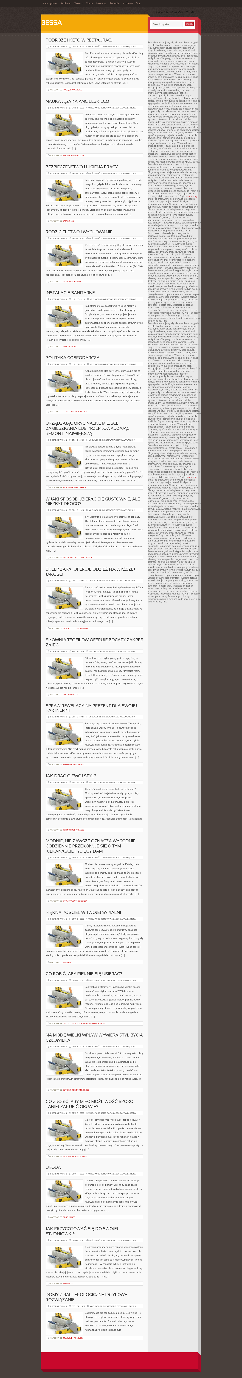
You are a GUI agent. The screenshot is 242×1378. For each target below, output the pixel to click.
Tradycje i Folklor (73, 1338)
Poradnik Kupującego (74, 764)
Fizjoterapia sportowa (75, 1156)
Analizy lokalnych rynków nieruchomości (84, 1023)
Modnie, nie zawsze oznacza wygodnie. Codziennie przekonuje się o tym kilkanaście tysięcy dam (91, 846)
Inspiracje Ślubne (72, 282)
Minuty (89, 3)
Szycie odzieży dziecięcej (76, 1090)
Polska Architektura (74, 155)
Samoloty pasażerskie (74, 487)
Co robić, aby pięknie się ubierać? (84, 974)
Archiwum (66, 3)
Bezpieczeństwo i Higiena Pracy (82, 167)
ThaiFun (67, 962)
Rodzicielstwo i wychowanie (79, 232)
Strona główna (50, 4)
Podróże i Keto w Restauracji (80, 40)
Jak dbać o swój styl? (71, 776)
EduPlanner (69, 1217)
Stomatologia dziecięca (75, 901)
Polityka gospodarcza (73, 358)
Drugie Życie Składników (75, 628)
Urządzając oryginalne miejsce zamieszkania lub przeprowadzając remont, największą (88, 429)
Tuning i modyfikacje (73, 830)
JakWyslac (68, 221)
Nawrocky (101, 3)
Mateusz (78, 3)
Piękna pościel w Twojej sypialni (83, 913)
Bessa (51, 23)
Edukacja (68, 1284)
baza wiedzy (191, 196)
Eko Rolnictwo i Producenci (77, 558)
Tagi (138, 3)
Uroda (53, 1168)
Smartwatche (70, 347)
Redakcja (114, 3)
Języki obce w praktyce (75, 412)
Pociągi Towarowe (72, 90)
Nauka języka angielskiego (77, 102)
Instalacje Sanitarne (70, 293)
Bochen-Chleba (70, 695)
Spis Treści (127, 4)
